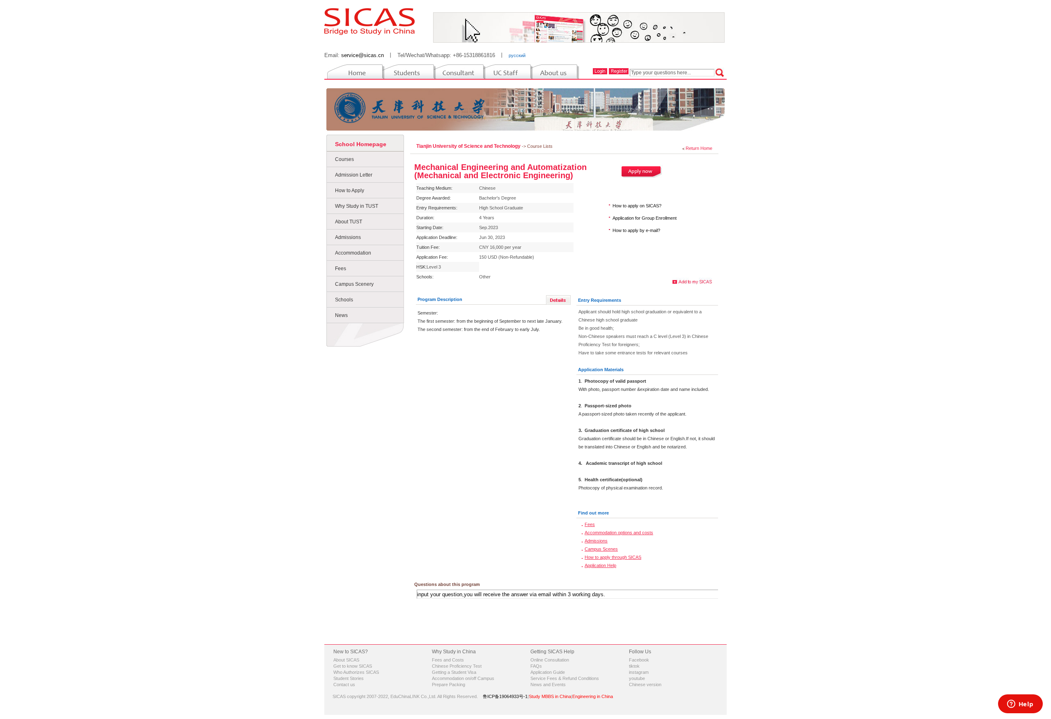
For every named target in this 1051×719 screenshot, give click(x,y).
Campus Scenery (354, 284)
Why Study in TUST (356, 206)
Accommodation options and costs (619, 532)
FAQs (536, 666)
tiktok (634, 666)
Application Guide (547, 672)
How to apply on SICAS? (637, 205)
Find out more (593, 512)
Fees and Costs (448, 659)
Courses (344, 159)
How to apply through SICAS (613, 557)
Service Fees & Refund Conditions (564, 678)
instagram (639, 672)
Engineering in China (592, 696)
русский (517, 55)
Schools (344, 300)
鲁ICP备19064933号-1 (505, 696)
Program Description (440, 299)
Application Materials (601, 369)
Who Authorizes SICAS (356, 672)
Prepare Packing (448, 684)
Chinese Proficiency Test (457, 666)
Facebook (639, 659)
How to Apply (349, 190)
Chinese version (645, 684)
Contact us (344, 684)
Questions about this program (447, 584)
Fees (340, 268)
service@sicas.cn (362, 55)
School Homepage (360, 144)
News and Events (548, 684)
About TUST (348, 222)
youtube (637, 678)
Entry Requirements (599, 300)
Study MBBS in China (550, 696)
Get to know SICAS (352, 666)
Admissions (348, 237)
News (341, 315)
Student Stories (348, 678)
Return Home (699, 148)
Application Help (600, 565)
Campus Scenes (601, 549)
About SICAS (346, 659)
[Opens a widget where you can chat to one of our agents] (1020, 704)
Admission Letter (353, 175)
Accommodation (353, 253)
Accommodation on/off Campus (463, 678)
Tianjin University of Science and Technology (469, 146)
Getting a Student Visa (454, 672)
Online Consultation (549, 659)
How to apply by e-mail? (636, 230)
